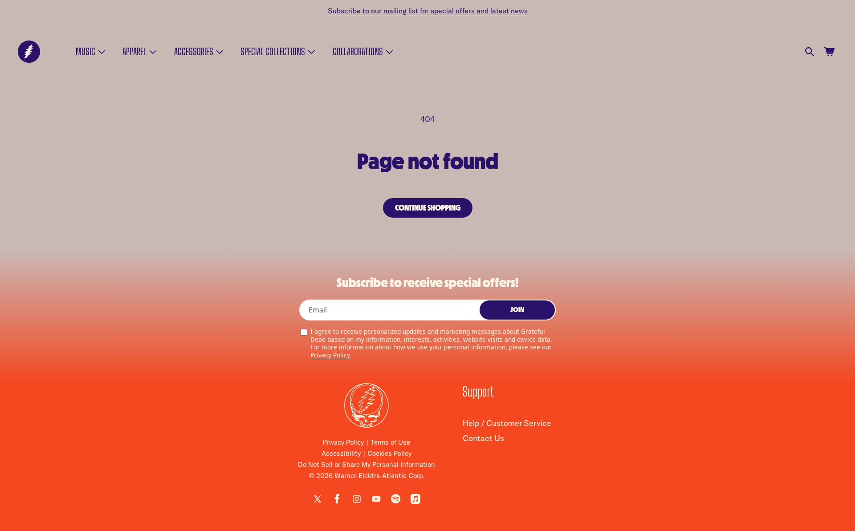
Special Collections (272, 51)
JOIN (517, 310)
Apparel (134, 51)
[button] (90, 51)
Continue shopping (427, 208)
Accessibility (341, 453)
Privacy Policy (330, 355)
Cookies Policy (389, 453)
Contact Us (483, 439)
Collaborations (358, 51)
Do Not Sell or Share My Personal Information (366, 464)
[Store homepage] (366, 405)
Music (85, 51)
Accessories (193, 51)
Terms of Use (390, 442)
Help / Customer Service (507, 423)
